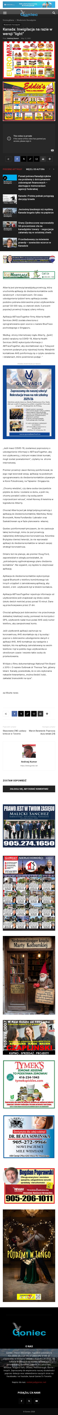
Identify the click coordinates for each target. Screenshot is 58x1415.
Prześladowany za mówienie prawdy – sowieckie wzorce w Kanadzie (34, 242)
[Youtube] (36, 1401)
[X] (23, 159)
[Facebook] (17, 159)
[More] (50, 159)
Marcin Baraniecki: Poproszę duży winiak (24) (42, 732)
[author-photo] (29, 758)
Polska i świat (8, 203)
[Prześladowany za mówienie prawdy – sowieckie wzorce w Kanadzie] (10, 242)
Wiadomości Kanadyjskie (26, 20)
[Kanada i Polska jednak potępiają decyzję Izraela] (10, 199)
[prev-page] (49, 169)
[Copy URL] (30, 159)
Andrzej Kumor (13, 38)
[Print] (43, 159)
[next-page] (53, 169)
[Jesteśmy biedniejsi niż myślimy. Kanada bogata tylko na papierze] (10, 212)
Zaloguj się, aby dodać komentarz (29, 789)
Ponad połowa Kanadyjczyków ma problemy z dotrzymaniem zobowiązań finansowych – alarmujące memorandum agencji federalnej (34, 182)
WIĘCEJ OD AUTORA (35, 169)
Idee (5, 246)
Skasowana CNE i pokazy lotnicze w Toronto (14, 732)
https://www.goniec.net (29, 766)
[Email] (36, 159)
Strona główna (8, 20)
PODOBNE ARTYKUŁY (12, 169)
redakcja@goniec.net (36, 1382)
